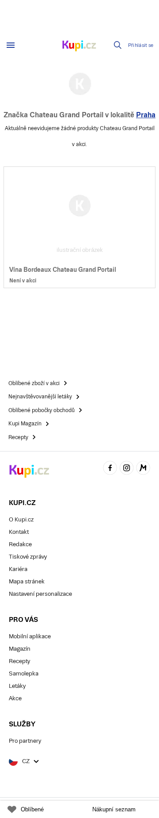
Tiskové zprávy (28, 556)
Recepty (19, 661)
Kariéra (18, 569)
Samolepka (23, 673)
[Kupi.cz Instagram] (127, 469)
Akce (15, 698)
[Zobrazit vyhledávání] (118, 45)
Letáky (17, 686)
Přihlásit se (141, 45)
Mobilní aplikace (30, 636)
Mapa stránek (27, 581)
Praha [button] (145, 115)
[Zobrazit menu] (10, 45)
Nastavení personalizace (40, 593)
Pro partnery (25, 740)
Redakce (20, 544)
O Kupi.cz (21, 519)
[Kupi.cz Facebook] (110, 469)
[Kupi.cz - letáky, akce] (79, 46)
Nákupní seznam (114, 809)
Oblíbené (32, 809)
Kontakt (19, 532)
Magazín (19, 648)
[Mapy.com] (143, 469)
